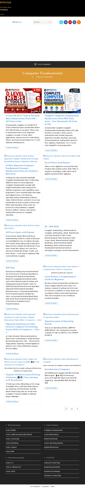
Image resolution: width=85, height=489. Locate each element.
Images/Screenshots (52, 467)
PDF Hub (10, 267)
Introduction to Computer (57, 369)
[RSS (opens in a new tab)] (79, 22)
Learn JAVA (10, 471)
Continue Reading (12, 148)
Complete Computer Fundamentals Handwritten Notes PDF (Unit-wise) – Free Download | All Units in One (62, 120)
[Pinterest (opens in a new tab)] (70, 22)
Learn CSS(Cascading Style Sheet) (19, 434)
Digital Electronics (51, 447)
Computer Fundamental (44, 77)
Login (2, 14)
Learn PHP (10, 451)
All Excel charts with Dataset (20, 232)
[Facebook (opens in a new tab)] (66, 22)
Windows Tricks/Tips (52, 475)
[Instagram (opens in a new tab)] (74, 22)
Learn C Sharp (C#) (13, 467)
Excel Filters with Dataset (57, 162)
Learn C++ (10, 463)
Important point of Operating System (59, 322)
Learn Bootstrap (12, 443)
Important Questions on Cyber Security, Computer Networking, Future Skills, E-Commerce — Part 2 (22, 328)
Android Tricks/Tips (52, 463)
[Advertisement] (42, 41)
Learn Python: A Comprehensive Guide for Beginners (60, 278)
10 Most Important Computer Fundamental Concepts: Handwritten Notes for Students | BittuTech (22, 169)
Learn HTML (11, 430)
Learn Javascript (12, 439)
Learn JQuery (11, 447)
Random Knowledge (52, 471)
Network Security (50, 439)
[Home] (33, 77)
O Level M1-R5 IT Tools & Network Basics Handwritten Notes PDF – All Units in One (23, 118)
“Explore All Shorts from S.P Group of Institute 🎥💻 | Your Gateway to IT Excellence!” (23, 377)
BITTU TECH (5, 2)
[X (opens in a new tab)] (61, 22)
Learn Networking (51, 434)
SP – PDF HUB (52, 226)
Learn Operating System (53, 443)
